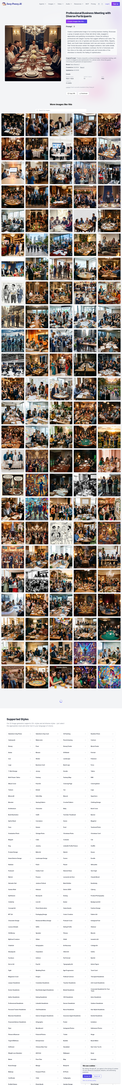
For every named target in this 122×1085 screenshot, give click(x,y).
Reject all (97, 1076)
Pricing (93, 4)
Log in (107, 4)
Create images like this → (77, 21)
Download (84, 93)
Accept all (87, 1076)
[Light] (102, 4)
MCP (87, 4)
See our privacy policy (89, 1080)
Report (82, 67)
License (68, 87)
